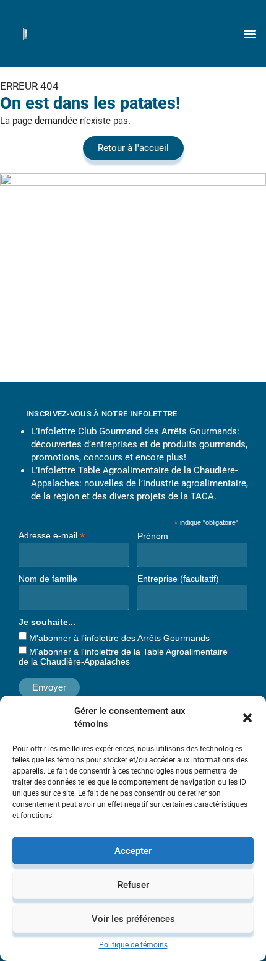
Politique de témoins (133, 945)
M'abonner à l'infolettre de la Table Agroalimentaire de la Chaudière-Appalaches (123, 656)
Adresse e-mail (52, 535)
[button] (247, 718)
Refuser (133, 884)
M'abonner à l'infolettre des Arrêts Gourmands (119, 638)
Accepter (133, 850)
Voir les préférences (133, 918)
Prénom (152, 536)
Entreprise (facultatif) (178, 578)
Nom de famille (48, 578)
